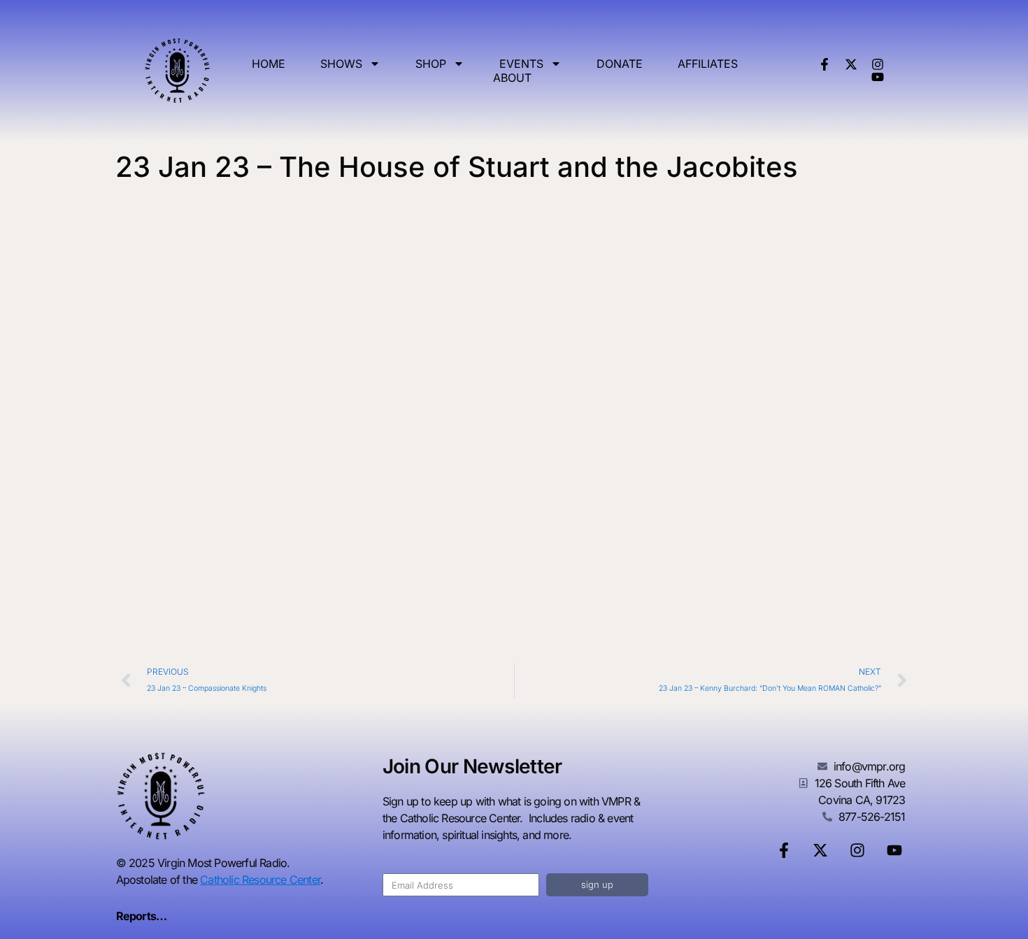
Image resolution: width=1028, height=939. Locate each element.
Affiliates (708, 64)
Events (521, 64)
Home (268, 64)
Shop (430, 64)
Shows (341, 64)
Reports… (141, 916)
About (512, 78)
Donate (620, 64)
